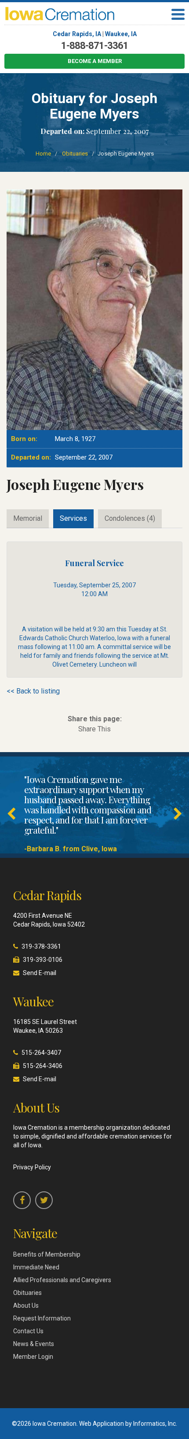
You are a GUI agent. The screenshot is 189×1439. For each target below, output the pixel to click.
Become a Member (95, 61)
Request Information (42, 1318)
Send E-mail (39, 972)
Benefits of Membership (46, 1254)
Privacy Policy (32, 1167)
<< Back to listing (33, 691)
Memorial (27, 518)
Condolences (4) (130, 518)
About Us (26, 1305)
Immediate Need (36, 1267)
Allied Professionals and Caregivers (62, 1279)
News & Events (33, 1343)
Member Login (33, 1356)
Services (73, 518)
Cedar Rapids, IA (77, 33)
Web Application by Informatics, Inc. (128, 1423)
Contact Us (28, 1331)
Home (43, 153)
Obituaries (75, 153)
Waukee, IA (121, 33)
